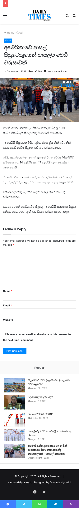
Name (7, 291)
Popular (39, 367)
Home (10, 32)
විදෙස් (19, 32)
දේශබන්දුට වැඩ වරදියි (40, 397)
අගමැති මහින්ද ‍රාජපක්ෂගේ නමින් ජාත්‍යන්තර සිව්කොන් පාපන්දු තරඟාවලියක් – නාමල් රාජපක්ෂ (47, 450)
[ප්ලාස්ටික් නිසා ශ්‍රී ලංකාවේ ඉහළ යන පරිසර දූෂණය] (14, 385)
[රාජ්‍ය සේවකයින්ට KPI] (14, 419)
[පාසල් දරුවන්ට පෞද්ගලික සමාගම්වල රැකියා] (14, 435)
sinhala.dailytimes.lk (20, 482)
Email (7, 305)
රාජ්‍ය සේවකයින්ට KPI (40, 414)
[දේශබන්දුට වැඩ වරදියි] (14, 402)
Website (8, 319)
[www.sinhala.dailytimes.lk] (39, 15)
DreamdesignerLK (60, 482)
